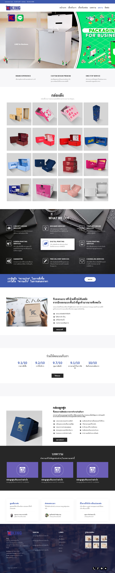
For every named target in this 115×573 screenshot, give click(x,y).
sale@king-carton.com (16, 555)
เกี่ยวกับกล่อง (83, 7)
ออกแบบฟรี (59, 329)
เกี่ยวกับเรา (72, 7)
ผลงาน (100, 7)
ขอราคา (90, 279)
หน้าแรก (63, 7)
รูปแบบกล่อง (62, 542)
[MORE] (96, 201)
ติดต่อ (107, 7)
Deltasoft (19, 567)
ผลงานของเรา (60, 440)
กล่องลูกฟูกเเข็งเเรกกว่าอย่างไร (40, 535)
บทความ (93, 7)
